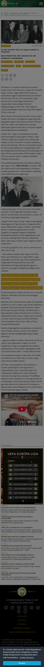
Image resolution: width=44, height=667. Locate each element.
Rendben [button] (22, 663)
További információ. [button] (26, 658)
